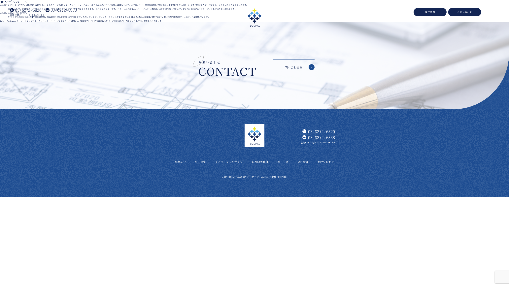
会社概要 (303, 162)
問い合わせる (293, 67)
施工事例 (430, 12)
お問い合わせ (464, 12)
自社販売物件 (260, 162)
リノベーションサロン (229, 162)
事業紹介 (180, 162)
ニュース (282, 162)
